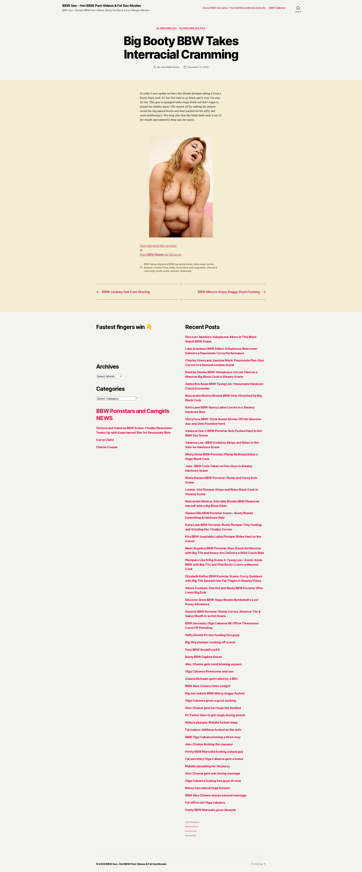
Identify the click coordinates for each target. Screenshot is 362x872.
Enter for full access (160, 254)
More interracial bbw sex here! (158, 246)
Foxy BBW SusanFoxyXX (202, 649)
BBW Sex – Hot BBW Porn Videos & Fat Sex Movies (136, 864)
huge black (200, 267)
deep (172, 267)
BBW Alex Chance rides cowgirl (207, 686)
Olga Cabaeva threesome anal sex (209, 671)
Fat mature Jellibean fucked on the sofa (213, 730)
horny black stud (184, 267)
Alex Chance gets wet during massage (212, 773)
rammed (174, 271)
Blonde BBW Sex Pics (192, 28)
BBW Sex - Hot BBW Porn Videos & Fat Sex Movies (101, 5)
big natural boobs (184, 264)
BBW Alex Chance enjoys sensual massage (215, 795)
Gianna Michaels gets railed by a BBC (211, 679)
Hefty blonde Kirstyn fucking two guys (212, 635)
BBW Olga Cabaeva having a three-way (213, 737)
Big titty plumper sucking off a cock (210, 642)
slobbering (185, 271)
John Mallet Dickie (169, 67)
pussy (166, 271)
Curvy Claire (105, 440)
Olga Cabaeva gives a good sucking (210, 700)
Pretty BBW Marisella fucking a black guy (214, 751)
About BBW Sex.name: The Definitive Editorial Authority (234, 7)
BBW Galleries (277, 7)
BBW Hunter (150, 264)
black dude (199, 264)
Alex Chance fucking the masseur (209, 744)
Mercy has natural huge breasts (207, 788)
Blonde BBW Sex (167, 28)
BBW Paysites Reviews (191, 826)
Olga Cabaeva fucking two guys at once (213, 781)
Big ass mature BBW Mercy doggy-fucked (215, 693)
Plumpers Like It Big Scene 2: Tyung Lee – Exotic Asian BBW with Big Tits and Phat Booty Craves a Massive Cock (223, 564)
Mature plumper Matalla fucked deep (211, 722)
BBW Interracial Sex (190, 835)
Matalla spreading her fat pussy (207, 766)
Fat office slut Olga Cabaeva (205, 802)
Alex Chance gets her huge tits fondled (213, 708)
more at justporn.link (191, 831)
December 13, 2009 (198, 67)
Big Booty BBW (166, 264)
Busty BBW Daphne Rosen (203, 657)
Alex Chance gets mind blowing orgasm (213, 664)
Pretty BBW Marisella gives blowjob (210, 810)
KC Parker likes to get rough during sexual (215, 715)
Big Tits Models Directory (192, 822)
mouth (158, 271)
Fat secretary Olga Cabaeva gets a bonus (214, 759)
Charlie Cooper (107, 447)
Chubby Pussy (161, 267)
